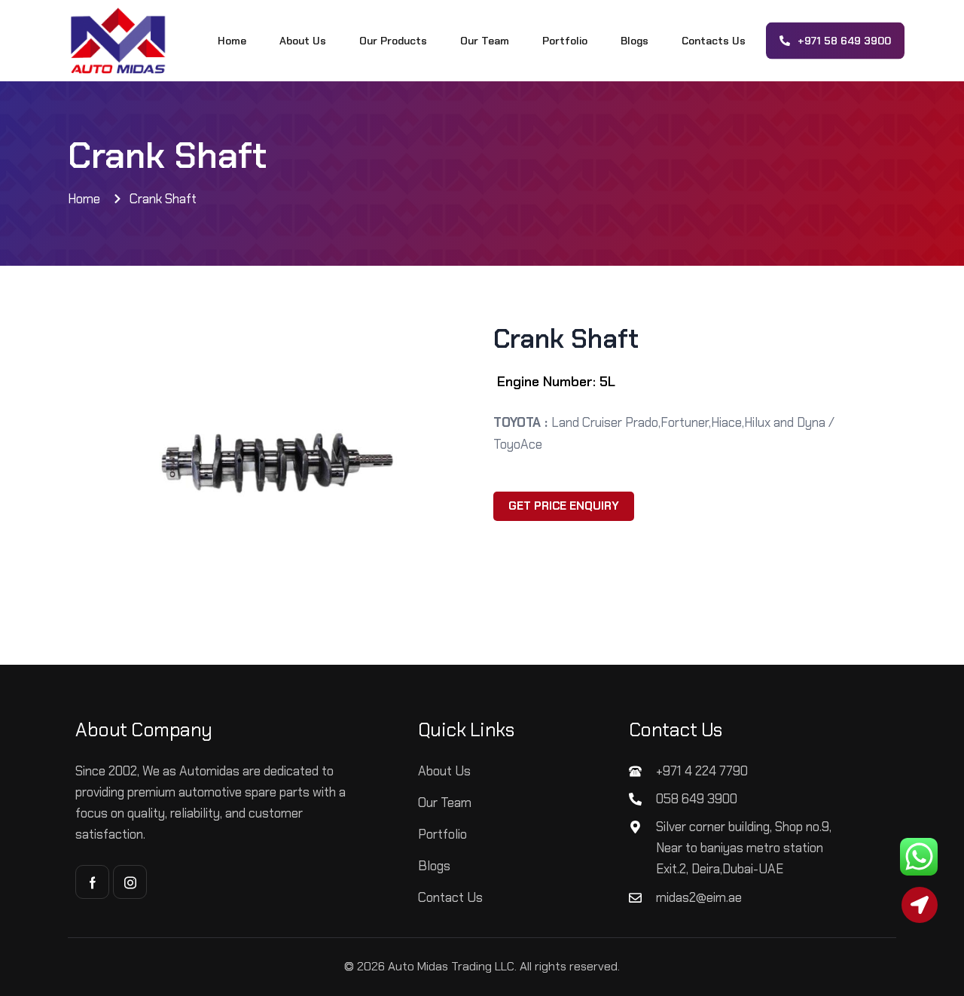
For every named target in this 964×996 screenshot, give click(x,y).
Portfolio (564, 40)
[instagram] (130, 882)
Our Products (393, 40)
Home (232, 40)
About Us (302, 40)
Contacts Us (714, 40)
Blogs (634, 40)
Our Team (484, 40)
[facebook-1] (92, 882)
